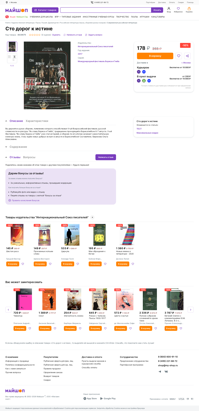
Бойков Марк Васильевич (94, 259)
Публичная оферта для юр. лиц (58, 365)
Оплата (172, 2)
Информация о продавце (17, 361)
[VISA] (181, 399)
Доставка (162, 2)
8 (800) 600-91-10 (168, 356)
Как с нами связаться (15, 368)
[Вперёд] (191, 310)
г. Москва (186, 62)
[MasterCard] (187, 399)
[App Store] (90, 398)
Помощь (190, 2)
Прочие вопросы (13, 372)
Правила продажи (52, 368)
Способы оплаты (89, 367)
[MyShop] (15, 392)
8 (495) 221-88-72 (101, 2)
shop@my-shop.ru (168, 365)
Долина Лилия (122, 259)
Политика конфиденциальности (20, 365)
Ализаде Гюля (67, 259)
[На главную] (16, 10)
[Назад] (8, 310)
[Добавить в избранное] (178, 56)
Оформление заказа (53, 372)
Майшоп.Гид (22, 17)
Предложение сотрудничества (134, 361)
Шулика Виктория (41, 259)
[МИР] (173, 399)
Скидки (181, 2)
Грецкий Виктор (13, 259)
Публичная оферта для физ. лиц (58, 361)
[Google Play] (108, 398)
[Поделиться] (187, 56)
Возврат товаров (51, 376)
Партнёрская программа (131, 365)
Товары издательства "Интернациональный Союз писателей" (47, 217)
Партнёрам (150, 2)
